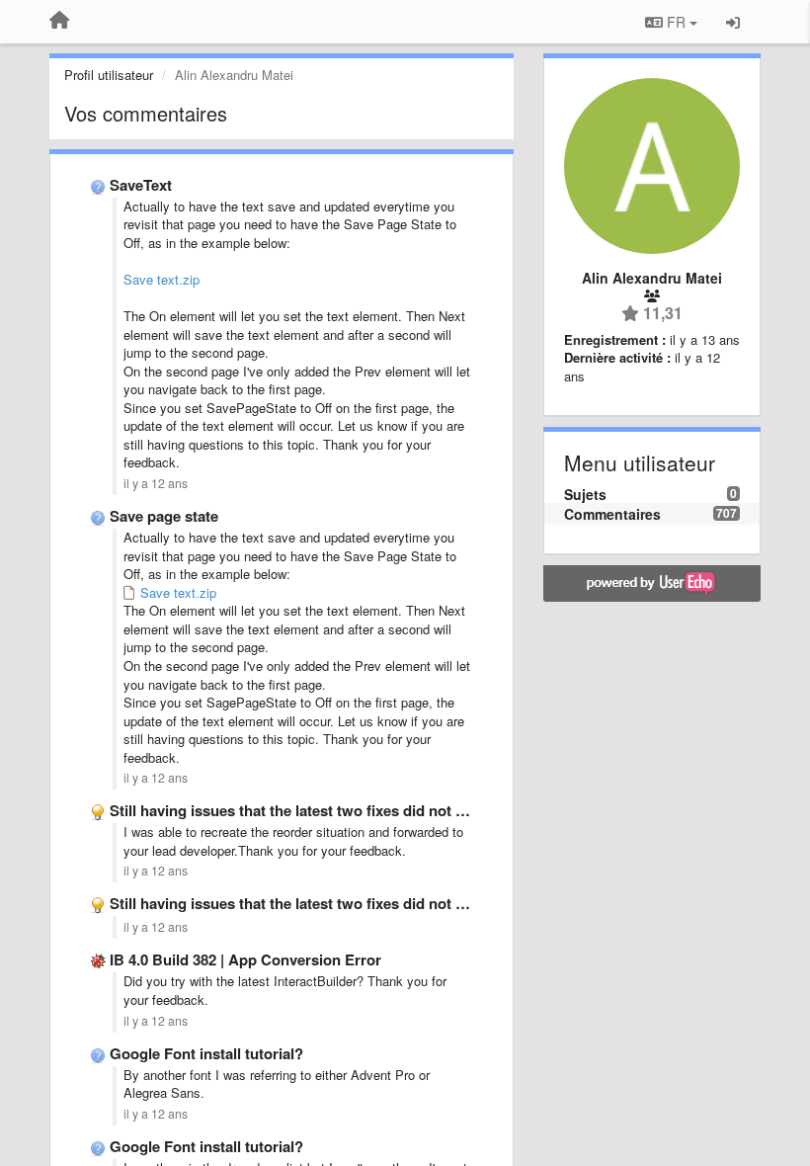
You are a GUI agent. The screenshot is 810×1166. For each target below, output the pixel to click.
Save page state (164, 516)
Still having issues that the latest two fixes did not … (290, 810)
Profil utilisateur (108, 74)
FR (676, 22)
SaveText (141, 185)
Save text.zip (161, 279)
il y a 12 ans (155, 483)
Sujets (585, 494)
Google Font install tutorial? (206, 1053)
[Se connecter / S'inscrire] (733, 22)
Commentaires (612, 514)
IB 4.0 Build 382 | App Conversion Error (245, 959)
